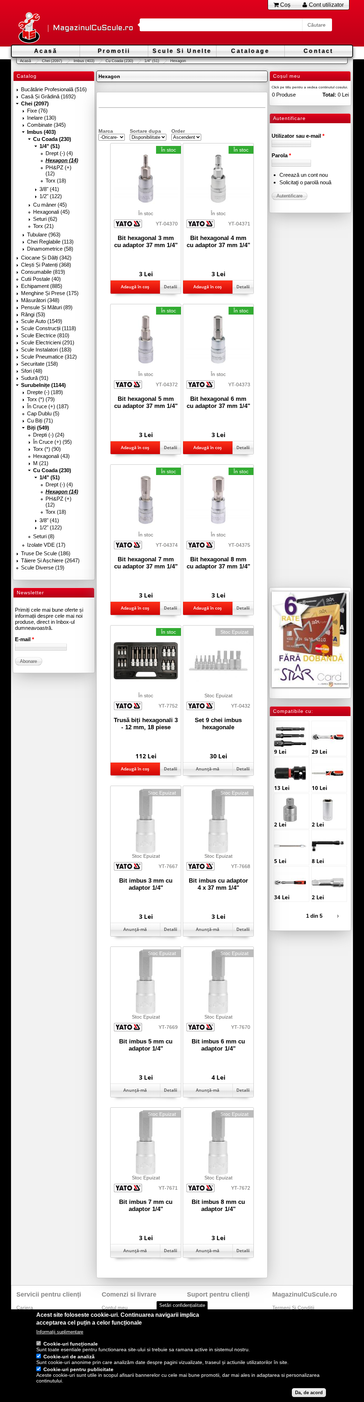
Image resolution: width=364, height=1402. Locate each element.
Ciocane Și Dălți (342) (46, 258)
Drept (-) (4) (59, 153)
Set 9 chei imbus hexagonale (218, 724)
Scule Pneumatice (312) (49, 357)
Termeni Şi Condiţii (293, 1307)
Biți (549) (38, 428)
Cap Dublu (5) (43, 413)
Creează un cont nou (303, 175)
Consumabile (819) (43, 272)
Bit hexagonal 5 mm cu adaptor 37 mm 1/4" (146, 402)
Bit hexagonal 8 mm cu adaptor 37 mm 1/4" (218, 563)
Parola (281, 155)
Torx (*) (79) (41, 399)
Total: (329, 95)
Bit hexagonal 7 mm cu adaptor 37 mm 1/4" (146, 563)
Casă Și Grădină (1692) (48, 96)
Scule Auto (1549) (41, 321)
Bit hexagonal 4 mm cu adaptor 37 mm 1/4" (218, 242)
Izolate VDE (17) (46, 545)
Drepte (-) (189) (45, 392)
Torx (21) (43, 226)
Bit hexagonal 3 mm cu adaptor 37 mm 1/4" (146, 242)
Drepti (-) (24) (48, 435)
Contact (318, 51)
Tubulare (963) (43, 234)
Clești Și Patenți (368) (46, 265)
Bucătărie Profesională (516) (54, 89)
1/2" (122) (50, 196)
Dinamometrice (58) (50, 249)
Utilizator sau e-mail (298, 136)
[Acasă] (29, 28)
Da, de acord (309, 1392)
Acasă (45, 51)
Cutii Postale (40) (41, 279)
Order (178, 131)
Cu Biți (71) (40, 421)
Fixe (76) (37, 111)
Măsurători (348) (40, 300)
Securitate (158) (39, 364)
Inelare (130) (41, 118)
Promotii (114, 51)
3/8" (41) (49, 189)
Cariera (24, 1307)
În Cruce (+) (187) (48, 406)
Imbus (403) (84, 61)
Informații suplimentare (59, 1332)
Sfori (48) (31, 371)
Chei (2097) (52, 61)
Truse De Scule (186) (45, 553)
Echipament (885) (41, 286)
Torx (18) (56, 181)
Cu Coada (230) (119, 61)
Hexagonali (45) (51, 212)
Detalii (170, 287)
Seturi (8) (43, 536)
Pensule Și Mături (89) (47, 307)
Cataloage (250, 51)
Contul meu (115, 1307)
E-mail (24, 639)
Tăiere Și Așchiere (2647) (50, 560)
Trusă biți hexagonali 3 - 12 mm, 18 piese (146, 724)
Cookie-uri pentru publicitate (78, 1369)
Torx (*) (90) (47, 449)
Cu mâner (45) (50, 205)
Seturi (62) (45, 219)
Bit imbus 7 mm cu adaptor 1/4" (145, 1205)
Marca (105, 131)
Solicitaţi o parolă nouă (305, 182)
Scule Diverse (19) (42, 567)
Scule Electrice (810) (45, 335)
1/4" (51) (151, 61)
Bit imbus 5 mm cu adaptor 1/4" (145, 1045)
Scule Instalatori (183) (46, 350)
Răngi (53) (33, 314)
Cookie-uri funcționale (70, 1344)
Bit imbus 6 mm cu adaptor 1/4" (218, 1045)
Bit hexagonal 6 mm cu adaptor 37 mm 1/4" (218, 402)
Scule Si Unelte (182, 51)
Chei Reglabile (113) (50, 242)
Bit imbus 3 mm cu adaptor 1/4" (145, 884)
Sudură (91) (34, 378)
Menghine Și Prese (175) (50, 293)
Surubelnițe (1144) (43, 385)
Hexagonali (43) (51, 456)
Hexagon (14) (62, 160)
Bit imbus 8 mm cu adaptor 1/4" (218, 1205)
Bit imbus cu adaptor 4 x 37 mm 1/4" (218, 884)
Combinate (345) (46, 125)
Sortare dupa (145, 131)
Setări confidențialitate (182, 1305)
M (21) (40, 463)
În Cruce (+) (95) (52, 442)
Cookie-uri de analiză (69, 1356)
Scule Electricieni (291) (47, 342)
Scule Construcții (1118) (48, 328)
